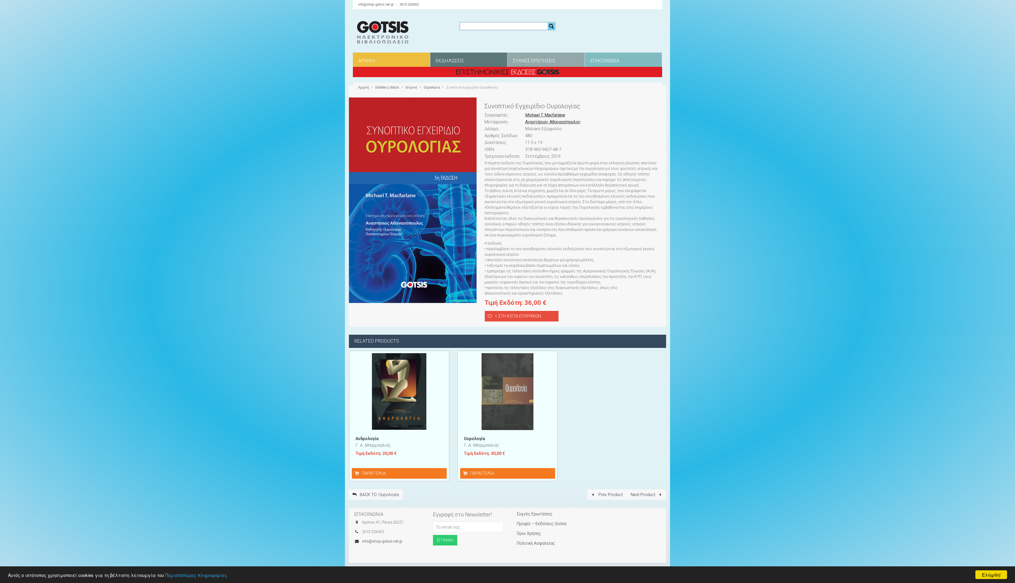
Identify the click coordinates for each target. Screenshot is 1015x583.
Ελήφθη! (991, 574)
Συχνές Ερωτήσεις (534, 513)
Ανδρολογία (367, 438)
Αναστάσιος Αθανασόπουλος (553, 121)
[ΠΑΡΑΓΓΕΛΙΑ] (358, 473)
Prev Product (610, 494)
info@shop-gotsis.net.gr (376, 4)
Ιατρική (411, 87)
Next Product (643, 494)
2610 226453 (409, 4)
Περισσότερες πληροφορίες (196, 575)
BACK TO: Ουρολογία (379, 494)
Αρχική (363, 87)
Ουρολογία (432, 87)
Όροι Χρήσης (529, 533)
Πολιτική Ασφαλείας (536, 543)
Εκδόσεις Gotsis (387, 87)
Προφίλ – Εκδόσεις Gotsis (542, 523)
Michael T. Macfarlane (545, 115)
